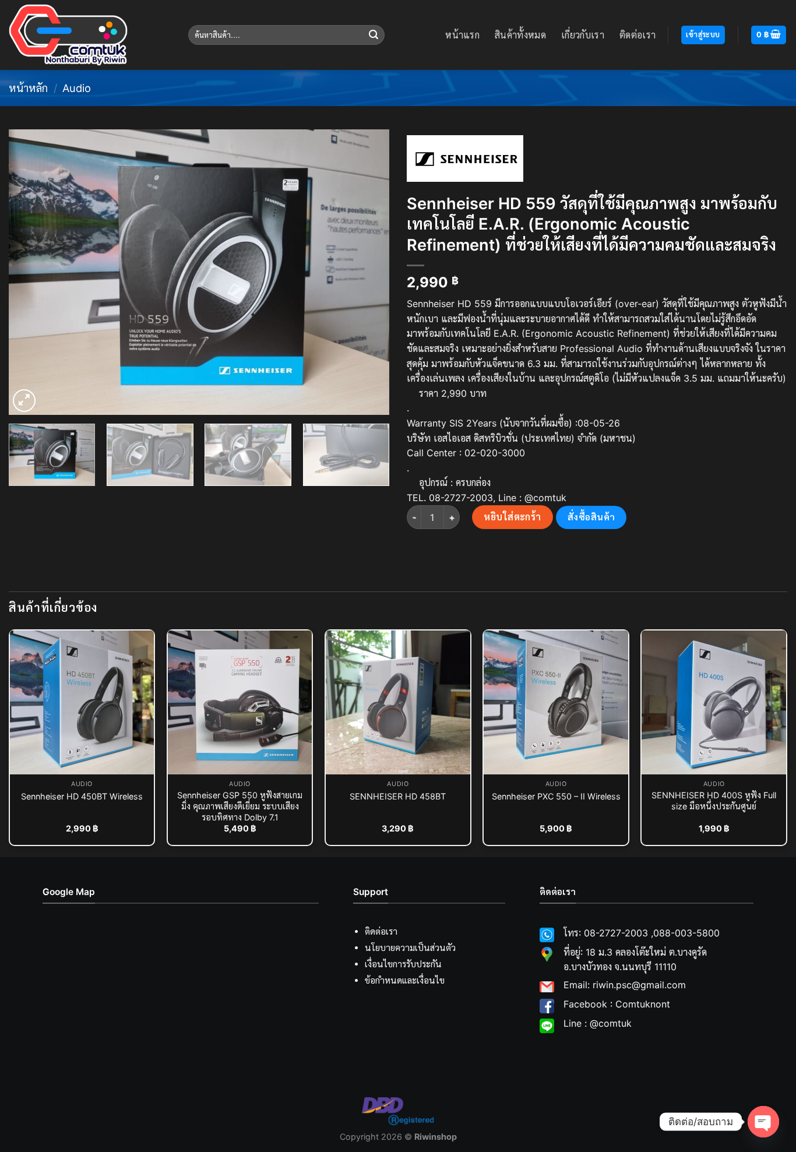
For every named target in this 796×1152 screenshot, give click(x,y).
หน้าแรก (462, 35)
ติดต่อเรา (637, 35)
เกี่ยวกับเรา (582, 35)
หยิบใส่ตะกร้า (512, 517)
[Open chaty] (763, 1121)
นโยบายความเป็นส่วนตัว (410, 947)
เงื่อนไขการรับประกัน (403, 964)
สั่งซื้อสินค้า (591, 517)
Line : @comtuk (597, 1023)
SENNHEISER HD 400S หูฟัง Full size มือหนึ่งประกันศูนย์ (713, 800)
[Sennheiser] (465, 158)
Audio (76, 88)
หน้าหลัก (28, 88)
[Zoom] (24, 400)
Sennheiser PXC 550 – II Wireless (556, 796)
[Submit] (374, 35)
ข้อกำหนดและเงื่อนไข (405, 980)
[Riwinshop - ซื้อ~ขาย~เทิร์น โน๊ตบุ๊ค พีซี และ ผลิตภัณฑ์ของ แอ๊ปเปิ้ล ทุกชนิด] (90, 35)
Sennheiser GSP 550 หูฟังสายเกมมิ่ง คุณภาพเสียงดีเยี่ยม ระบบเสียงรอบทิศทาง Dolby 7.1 (239, 806)
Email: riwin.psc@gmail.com (624, 985)
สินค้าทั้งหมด (520, 35)
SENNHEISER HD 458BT (398, 796)
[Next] (367, 272)
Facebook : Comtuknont (616, 1004)
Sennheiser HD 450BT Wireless (82, 796)
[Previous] (30, 272)
